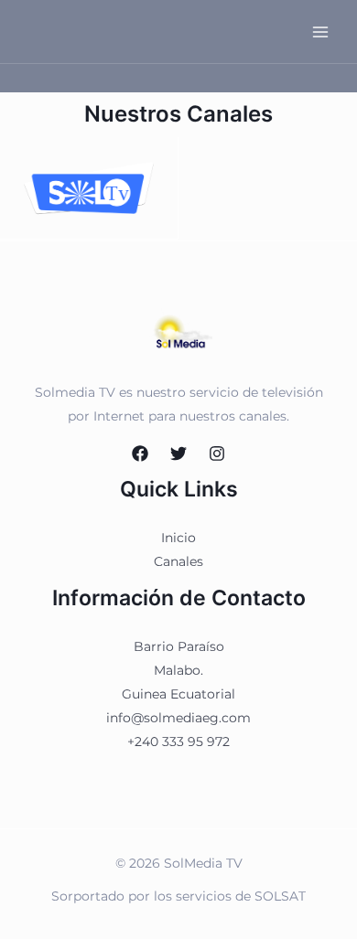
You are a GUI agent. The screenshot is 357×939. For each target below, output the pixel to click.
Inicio (178, 537)
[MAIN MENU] (320, 31)
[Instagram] (217, 453)
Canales (178, 561)
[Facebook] (140, 453)
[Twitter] (178, 453)
